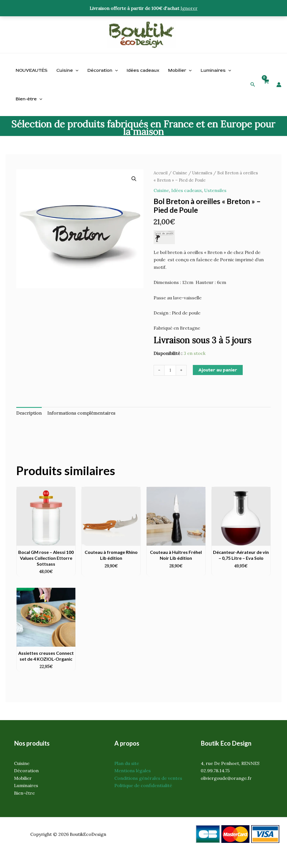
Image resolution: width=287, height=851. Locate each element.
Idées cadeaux (143, 70)
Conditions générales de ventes (148, 778)
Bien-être (26, 99)
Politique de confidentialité (143, 785)
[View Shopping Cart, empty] (266, 84)
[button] (252, 84)
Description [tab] (29, 413)
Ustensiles (202, 172)
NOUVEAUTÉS (31, 70)
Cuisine (64, 70)
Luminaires (213, 70)
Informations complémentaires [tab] (81, 413)
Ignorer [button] (189, 8)
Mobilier (177, 70)
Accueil (161, 172)
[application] (75, 70)
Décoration (99, 70)
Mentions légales (132, 770)
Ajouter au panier (217, 370)
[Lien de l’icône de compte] (278, 84)
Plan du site (126, 763)
